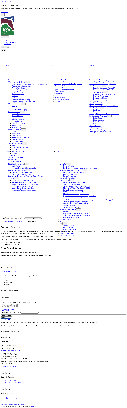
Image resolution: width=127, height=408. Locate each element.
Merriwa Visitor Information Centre (24, 182)
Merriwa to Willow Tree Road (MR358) (76, 188)
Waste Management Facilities (22, 90)
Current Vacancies (69, 225)
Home (5, 221)
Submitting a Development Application (102, 82)
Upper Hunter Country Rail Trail (23, 188)
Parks (56, 95)
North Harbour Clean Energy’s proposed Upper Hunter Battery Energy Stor (88, 200)
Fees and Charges (65, 219)
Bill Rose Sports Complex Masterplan (76, 192)
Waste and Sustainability (16, 82)
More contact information (8, 366)
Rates (10, 80)
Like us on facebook (10, 380)
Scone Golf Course (60, 82)
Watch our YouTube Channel (12, 382)
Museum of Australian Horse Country (24, 190)
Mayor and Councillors (67, 178)
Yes (9, 280)
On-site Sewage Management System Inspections (106, 130)
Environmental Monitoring (21, 100)
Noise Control (98, 122)
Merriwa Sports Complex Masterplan (75, 202)
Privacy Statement (13, 404)
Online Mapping (95, 126)
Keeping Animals (18, 120)
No (9, 284)
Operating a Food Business (17, 170)
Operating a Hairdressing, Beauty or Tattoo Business (26, 176)
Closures (57, 101)
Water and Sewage (14, 104)
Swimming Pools (60, 88)
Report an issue (17, 135)
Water (14, 108)
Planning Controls (95, 86)
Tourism (11, 178)
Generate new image (8, 309)
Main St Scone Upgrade (71, 207)
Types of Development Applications (101, 80)
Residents (11, 221)
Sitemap (22, 404)
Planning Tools (94, 108)
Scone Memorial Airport (62, 99)
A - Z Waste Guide (18, 88)
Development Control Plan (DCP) (104, 90)
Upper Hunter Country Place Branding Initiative (79, 196)
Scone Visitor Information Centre (23, 180)
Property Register (69, 166)
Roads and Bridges (14, 130)
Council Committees (70, 174)
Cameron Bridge (17, 139)
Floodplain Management (97, 102)
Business (7, 151)
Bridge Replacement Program (73, 190)
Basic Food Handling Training (22, 174)
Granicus (33, 406)
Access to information (67, 233)
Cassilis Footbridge (69, 205)
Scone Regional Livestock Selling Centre (68, 84)
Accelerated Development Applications (102, 84)
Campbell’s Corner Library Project (75, 182)
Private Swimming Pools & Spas (104, 94)
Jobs (61, 223)
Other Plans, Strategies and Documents (76, 215)
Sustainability (16, 98)
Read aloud (5, 310)
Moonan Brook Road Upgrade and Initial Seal (78, 186)
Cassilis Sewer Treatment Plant (73, 198)
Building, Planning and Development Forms (104, 114)
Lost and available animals (21, 114)
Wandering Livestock (19, 124)
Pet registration (17, 122)
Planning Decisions (95, 104)
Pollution (15, 96)
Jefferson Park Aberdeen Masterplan (75, 204)
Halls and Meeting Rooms (63, 86)
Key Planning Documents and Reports (76, 214)
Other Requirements (96, 92)
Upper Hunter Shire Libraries (13, 397)
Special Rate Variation (67, 235)
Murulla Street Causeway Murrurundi (76, 194)
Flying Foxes (16, 118)
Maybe (10, 282)
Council (58, 151)
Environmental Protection (98, 116)
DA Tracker (97, 110)
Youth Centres (59, 92)
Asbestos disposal (18, 94)
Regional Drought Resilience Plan (23, 102)
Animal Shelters (17, 116)
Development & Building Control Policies (103, 106)
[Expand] (14, 66)
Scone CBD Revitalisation (72, 184)
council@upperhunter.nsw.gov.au (10, 350)
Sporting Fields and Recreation (64, 90)
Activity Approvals (95, 128)
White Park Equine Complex (64, 80)
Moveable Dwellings (100, 100)
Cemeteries (58, 93)
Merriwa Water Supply (19, 110)
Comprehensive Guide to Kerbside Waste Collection (29, 84)
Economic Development (16, 164)
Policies (14, 132)
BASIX (95, 112)
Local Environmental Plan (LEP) (104, 88)
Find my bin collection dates (21, 86)
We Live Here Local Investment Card (24, 168)
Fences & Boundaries (100, 96)
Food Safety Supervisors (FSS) (22, 172)
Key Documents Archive (71, 217)
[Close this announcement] (3, 14)
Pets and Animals (14, 112)
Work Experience (69, 227)
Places (52, 66)
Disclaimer (4, 404)
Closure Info (4, 12)
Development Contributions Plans (100, 132)
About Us (63, 164)
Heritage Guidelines (100, 98)
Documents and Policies (68, 210)
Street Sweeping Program (20, 137)
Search (3, 218)
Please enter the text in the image (11, 312)
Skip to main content (7, 1)
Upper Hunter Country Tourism (22, 186)
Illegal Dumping (17, 92)
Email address (5, 298)
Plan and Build (90, 66)
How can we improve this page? (10, 290)
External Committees (70, 176)
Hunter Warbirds (60, 97)
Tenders (10, 192)
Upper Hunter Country (11, 398)
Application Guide (69, 229)
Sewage (14, 106)
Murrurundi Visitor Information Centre (25, 184)
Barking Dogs (16, 125)
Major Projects (17, 134)
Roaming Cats (16, 127)
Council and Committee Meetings (71, 170)
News (61, 221)
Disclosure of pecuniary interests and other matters (80, 168)
